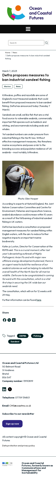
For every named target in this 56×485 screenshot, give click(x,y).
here (39, 299)
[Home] (8, 52)
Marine (7, 86)
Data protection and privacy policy (18, 445)
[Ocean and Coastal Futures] (29, 13)
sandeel (15, 341)
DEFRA (22, 336)
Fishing (37, 336)
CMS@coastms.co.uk (20, 405)
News (15, 52)
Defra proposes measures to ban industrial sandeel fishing (26, 77)
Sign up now (12, 423)
